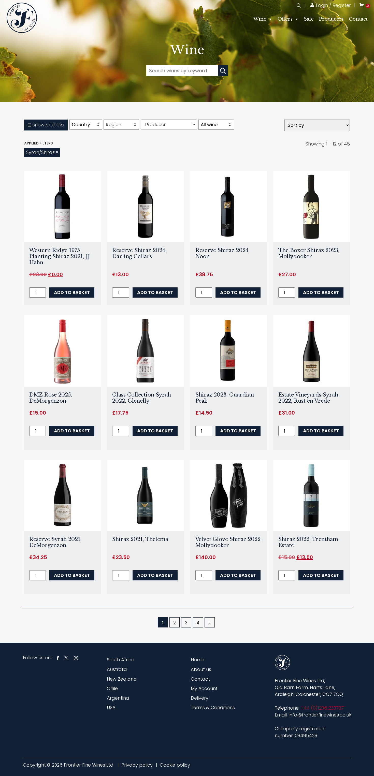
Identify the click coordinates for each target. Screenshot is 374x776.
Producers (331, 19)
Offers (285, 19)
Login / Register (333, 5)
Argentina (118, 698)
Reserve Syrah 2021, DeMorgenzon (55, 542)
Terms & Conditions (213, 707)
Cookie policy (175, 765)
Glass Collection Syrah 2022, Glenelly (141, 398)
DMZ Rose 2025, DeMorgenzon (50, 398)
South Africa (121, 659)
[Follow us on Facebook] (58, 657)
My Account (204, 688)
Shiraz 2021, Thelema (140, 539)
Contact (358, 19)
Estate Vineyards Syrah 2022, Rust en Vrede (308, 398)
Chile (112, 688)
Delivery (199, 698)
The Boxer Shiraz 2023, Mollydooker (308, 253)
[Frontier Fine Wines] (22, 17)
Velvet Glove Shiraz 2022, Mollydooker (228, 542)
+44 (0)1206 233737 (322, 708)
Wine (259, 19)
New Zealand (122, 679)
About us (201, 669)
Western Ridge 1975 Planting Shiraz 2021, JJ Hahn (59, 256)
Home (197, 659)
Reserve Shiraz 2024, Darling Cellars (139, 253)
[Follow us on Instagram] (76, 657)
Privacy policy (137, 765)
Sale (309, 19)
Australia (117, 669)
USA (111, 707)
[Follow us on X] (66, 657)
